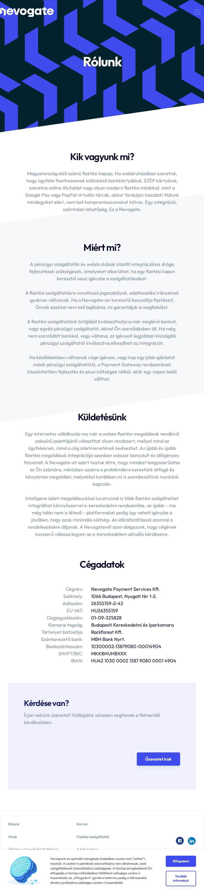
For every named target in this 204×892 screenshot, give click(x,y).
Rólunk (13, 824)
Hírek (12, 836)
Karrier (82, 824)
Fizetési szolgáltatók (92, 836)
